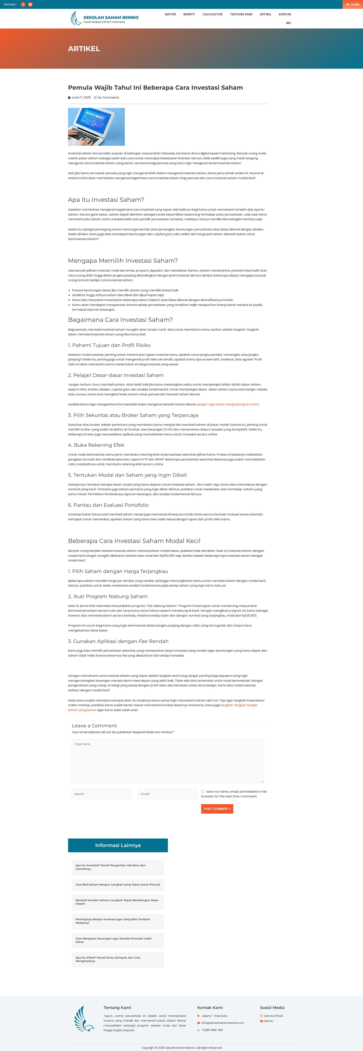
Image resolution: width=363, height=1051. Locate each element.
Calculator (212, 14)
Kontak (285, 14)
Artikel (265, 14)
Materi (170, 14)
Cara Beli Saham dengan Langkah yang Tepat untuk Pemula (118, 884)
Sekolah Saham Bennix (111, 17)
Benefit (189, 14)
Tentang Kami (241, 14)
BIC (288, 23)
